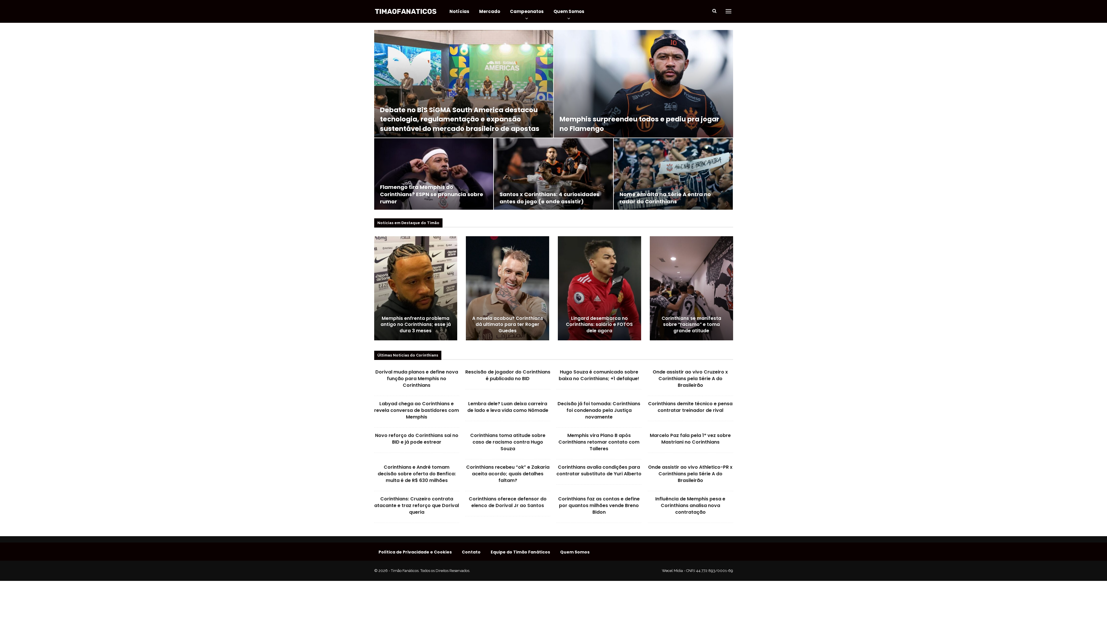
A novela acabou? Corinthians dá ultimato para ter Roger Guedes (507, 324)
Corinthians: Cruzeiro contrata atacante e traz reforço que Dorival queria (416, 505)
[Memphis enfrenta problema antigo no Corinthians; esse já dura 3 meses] (416, 288)
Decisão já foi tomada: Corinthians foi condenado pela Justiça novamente (599, 410)
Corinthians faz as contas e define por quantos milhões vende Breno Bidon (599, 505)
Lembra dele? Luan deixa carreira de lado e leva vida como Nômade (507, 407)
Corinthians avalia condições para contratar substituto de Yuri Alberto (598, 470)
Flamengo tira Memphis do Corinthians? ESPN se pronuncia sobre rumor (431, 194)
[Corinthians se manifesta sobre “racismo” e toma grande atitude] (691, 288)
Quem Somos (569, 11)
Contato (471, 552)
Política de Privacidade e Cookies (415, 552)
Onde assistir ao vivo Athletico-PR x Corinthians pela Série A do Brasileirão (690, 474)
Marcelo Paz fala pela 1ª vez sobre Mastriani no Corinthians (690, 438)
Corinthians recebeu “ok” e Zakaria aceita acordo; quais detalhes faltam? (507, 474)
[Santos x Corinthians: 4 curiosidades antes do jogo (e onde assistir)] (553, 174)
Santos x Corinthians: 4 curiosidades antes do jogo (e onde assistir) (549, 198)
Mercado (489, 11)
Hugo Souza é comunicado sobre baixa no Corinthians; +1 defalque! (599, 375)
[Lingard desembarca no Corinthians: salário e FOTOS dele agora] (599, 288)
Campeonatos (527, 11)
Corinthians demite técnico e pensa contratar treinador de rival (690, 407)
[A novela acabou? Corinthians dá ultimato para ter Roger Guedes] (507, 288)
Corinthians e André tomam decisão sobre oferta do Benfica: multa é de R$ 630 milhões (417, 474)
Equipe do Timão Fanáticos (520, 552)
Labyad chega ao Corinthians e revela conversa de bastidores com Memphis (416, 410)
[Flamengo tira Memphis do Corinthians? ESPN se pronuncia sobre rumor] (434, 174)
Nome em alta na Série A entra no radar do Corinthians (665, 198)
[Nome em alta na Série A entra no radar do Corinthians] (673, 174)
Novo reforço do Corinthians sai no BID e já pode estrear (416, 438)
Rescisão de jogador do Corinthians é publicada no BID (507, 375)
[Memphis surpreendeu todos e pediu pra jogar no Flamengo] (643, 84)
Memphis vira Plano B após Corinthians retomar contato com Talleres (598, 442)
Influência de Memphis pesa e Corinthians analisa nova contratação (690, 505)
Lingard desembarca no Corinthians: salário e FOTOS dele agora (599, 324)
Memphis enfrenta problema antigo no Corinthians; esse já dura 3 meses (416, 324)
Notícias (459, 11)
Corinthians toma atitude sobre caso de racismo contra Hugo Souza (507, 442)
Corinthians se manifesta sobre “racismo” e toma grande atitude (691, 324)
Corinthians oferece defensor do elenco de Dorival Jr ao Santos (508, 502)
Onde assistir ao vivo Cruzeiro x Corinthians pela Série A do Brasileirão (690, 379)
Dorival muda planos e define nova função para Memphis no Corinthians (416, 379)
